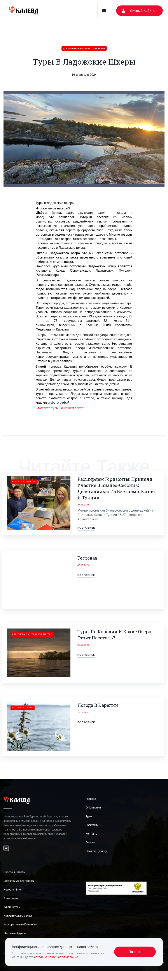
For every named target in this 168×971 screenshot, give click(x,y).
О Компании (93, 807)
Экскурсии (92, 825)
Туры (89, 816)
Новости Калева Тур (24, 482)
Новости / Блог (13, 889)
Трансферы (11, 898)
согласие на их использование (56, 957)
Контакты (92, 833)
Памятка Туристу (96, 851)
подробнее (86, 527)
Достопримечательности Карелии (84, 49)
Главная (91, 798)
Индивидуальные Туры (18, 915)
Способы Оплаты (14, 872)
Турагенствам (12, 907)
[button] (104, 10)
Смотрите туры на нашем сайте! (60, 408)
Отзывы (91, 842)
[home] (23, 10)
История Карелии (22, 708)
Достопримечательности (19, 880)
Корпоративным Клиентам (20, 924)
